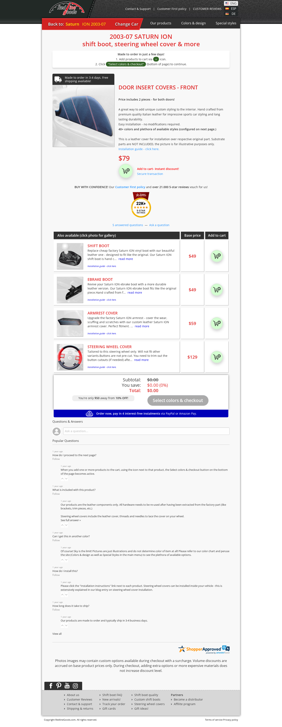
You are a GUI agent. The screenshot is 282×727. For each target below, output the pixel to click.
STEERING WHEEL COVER (110, 346)
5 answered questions (128, 225)
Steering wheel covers (149, 704)
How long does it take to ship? (70, 606)
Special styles (226, 23)
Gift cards (109, 708)
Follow (56, 459)
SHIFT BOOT (98, 245)
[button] (62, 478)
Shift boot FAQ (112, 695)
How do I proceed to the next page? (74, 455)
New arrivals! (111, 699)
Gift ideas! (141, 708)
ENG (233, 3)
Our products (160, 23)
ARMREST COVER (103, 313)
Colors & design (193, 23)
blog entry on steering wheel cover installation (124, 590)
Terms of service (214, 719)
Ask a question (159, 225)
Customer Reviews (79, 699)
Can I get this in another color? (71, 536)
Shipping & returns (80, 708)
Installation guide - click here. (138, 149)
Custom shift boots (147, 699)
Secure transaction (150, 174)
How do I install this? (65, 571)
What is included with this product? (74, 490)
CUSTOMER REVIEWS (207, 9)
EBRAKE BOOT (100, 279)
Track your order (113, 704)
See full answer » (71, 520)
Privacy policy (230, 719)
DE (234, 13)
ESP (233, 8)
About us (73, 695)
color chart (209, 551)
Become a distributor (188, 699)
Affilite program (185, 704)
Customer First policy (171, 9)
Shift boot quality (146, 695)
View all (57, 634)
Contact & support (79, 704)
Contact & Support (138, 9)
